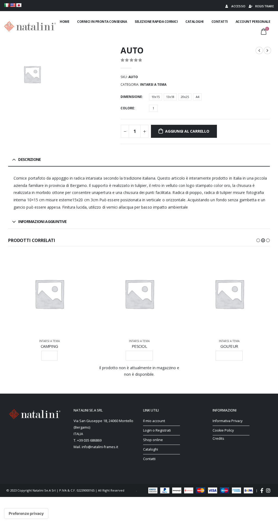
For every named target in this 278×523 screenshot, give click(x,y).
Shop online (153, 440)
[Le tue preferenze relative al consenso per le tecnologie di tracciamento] (26, 513)
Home (64, 21)
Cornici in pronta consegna (102, 21)
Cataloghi (194, 21)
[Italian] (7, 5)
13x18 (170, 97)
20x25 (185, 97)
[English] (12, 5)
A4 (197, 97)
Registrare (264, 6)
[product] (49, 293)
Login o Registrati (157, 430)
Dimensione (131, 96)
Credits (218, 438)
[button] (258, 240)
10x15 (155, 97)
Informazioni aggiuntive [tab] (42, 221)
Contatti (219, 21)
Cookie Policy (223, 430)
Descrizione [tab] (29, 159)
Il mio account (154, 421)
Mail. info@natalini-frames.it (96, 447)
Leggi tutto (139, 355)
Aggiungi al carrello (187, 131)
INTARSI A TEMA (153, 84)
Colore (127, 108)
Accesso (238, 6)
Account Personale (253, 21)
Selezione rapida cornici (156, 21)
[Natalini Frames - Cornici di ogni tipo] (30, 26)
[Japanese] (18, 5)
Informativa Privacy (227, 421)
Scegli (49, 355)
